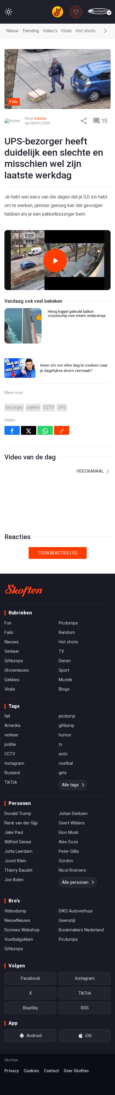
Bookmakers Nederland (81, 930)
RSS (85, 1008)
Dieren (65, 660)
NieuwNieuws (17, 920)
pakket (33, 407)
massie (40, 118)
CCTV (48, 407)
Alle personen (75, 882)
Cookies (31, 1070)
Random (67, 632)
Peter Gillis (69, 851)
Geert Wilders (72, 823)
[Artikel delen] (84, 121)
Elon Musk (68, 832)
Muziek (65, 679)
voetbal (66, 763)
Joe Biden (14, 879)
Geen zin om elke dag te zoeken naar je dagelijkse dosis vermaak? (74, 368)
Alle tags (70, 785)
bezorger (14, 407)
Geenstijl (67, 920)
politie (10, 744)
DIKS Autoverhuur (76, 911)
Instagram (14, 763)
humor (65, 735)
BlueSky (30, 1008)
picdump (67, 716)
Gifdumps (13, 660)
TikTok (10, 782)
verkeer (11, 735)
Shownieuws (16, 670)
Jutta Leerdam (18, 851)
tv (60, 744)
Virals (66, 30)
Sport (64, 670)
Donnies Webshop (22, 930)
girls (63, 772)
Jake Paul (13, 832)
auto (63, 753)
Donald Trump (17, 813)
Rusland (12, 772)
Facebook (30, 978)
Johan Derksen (73, 813)
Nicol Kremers (72, 870)
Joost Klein (15, 860)
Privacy (11, 1070)
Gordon (66, 860)
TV (61, 651)
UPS (62, 407)
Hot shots (85, 30)
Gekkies (11, 679)
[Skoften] (23, 590)
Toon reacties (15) (58, 553)
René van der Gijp (21, 823)
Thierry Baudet (18, 870)
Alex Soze (68, 842)
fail (7, 716)
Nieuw (12, 30)
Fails (8, 632)
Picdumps (68, 623)
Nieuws (11, 642)
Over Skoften (76, 1070)
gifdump (66, 725)
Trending (30, 30)
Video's (50, 30)
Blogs (64, 689)
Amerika (12, 725)
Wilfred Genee (17, 842)
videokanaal (90, 471)
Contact (51, 1070)
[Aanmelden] (99, 11)
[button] (105, 31)
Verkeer (11, 651)
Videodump (15, 911)
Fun (8, 623)
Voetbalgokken (18, 939)
